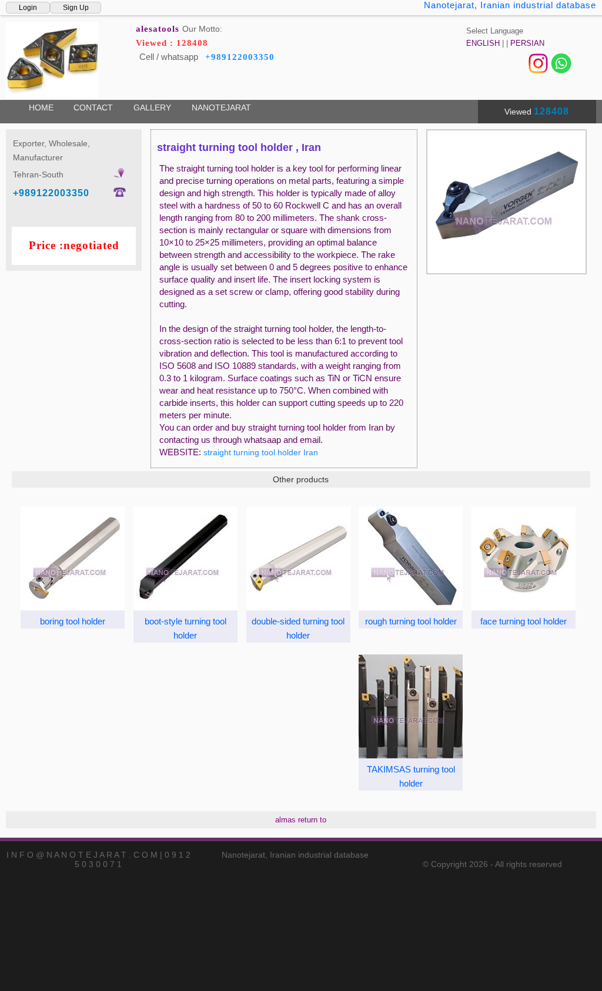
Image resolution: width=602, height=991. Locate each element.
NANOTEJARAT (221, 107)
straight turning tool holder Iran (260, 452)
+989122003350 (240, 57)
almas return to (300, 819)
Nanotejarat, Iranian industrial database (510, 5)
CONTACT (93, 107)
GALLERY (152, 107)
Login (28, 8)
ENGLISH (483, 43)
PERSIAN (527, 43)
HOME (41, 107)
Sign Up (76, 8)
